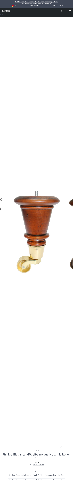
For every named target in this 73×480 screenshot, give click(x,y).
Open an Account (57, 5)
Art (36, 471)
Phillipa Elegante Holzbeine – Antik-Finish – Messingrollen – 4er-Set (36, 475)
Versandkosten (38, 464)
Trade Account (34, 5)
